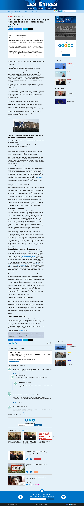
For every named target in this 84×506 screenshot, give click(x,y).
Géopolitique (13, 13)
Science (68, 71)
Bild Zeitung (39, 177)
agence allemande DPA (34, 195)
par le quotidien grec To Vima (28, 256)
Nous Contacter (33, 11)
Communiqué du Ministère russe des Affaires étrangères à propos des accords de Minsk (36, 453)
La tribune (21, 330)
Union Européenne (70, 101)
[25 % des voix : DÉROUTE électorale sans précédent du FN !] (16, 481)
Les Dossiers (10, 11)
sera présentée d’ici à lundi (24, 254)
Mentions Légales (39, 504)
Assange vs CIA (70, 93)
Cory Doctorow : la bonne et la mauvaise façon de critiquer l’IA (71, 74)
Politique (68, 79)
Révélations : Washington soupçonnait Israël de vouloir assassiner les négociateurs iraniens (71, 363)
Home (9, 13)
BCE (10, 26)
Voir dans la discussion (14, 361)
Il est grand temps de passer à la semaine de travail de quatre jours (71, 355)
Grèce (12, 26)
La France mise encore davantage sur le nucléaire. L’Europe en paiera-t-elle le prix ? (71, 66)
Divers (36, 471)
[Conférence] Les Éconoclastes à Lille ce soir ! (36, 465)
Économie (68, 352)
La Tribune (13, 117)
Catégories (17, 11)
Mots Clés (24, 11)
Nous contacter (11, 504)
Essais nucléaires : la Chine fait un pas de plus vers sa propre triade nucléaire (71, 347)
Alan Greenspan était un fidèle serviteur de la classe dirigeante (71, 81)
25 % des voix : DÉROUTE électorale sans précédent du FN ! (36, 477)
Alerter (20, 373)
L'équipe (16, 504)
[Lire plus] (25, 336)
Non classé (69, 360)
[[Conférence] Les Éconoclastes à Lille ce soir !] (16, 468)
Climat (36, 484)
